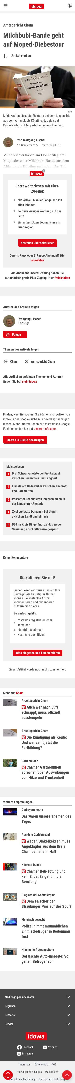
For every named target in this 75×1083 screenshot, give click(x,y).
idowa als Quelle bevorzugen (25, 440)
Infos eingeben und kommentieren (37, 653)
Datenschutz (41, 1064)
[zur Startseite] (38, 1034)
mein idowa (29, 381)
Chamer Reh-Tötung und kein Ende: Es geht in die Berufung (44, 876)
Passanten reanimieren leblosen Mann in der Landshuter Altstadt (38, 501)
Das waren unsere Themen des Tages (46, 819)
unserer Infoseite (45, 429)
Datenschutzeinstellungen (53, 1079)
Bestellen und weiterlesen (37, 243)
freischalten (62, 278)
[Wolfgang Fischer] (9, 142)
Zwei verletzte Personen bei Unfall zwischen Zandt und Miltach (34, 514)
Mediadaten (51, 1071)
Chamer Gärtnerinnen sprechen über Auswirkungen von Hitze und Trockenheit (45, 772)
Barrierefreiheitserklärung (21, 1079)
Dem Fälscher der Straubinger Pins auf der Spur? (47, 904)
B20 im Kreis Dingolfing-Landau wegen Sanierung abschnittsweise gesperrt (37, 527)
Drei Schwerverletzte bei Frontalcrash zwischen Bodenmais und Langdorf (36, 476)
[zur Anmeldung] (70, 5)
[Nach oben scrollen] (67, 1075)
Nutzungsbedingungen (29, 1071)
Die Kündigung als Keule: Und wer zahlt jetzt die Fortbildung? (44, 742)
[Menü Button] (5, 5)
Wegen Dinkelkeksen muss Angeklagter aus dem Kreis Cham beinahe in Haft (46, 846)
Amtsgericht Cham (43, 361)
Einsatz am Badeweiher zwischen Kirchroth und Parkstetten (39, 488)
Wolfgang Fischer (34, 140)
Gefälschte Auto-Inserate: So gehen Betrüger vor (45, 959)
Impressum (25, 1064)
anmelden (37, 260)
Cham (14, 361)
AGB (54, 1064)
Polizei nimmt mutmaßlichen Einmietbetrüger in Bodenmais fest (46, 931)
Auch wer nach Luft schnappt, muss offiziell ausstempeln (41, 712)
